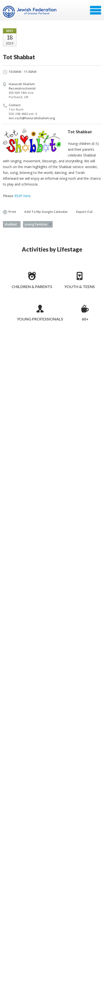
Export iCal (84, 211)
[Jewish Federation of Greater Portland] (30, 12)
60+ (85, 319)
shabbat (11, 224)
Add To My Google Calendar (46, 211)
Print (12, 211)
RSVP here (22, 195)
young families (38, 224)
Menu (95, 10)
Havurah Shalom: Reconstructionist (22, 86)
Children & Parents (32, 286)
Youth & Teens (79, 286)
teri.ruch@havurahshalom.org (32, 118)
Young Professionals (40, 319)
